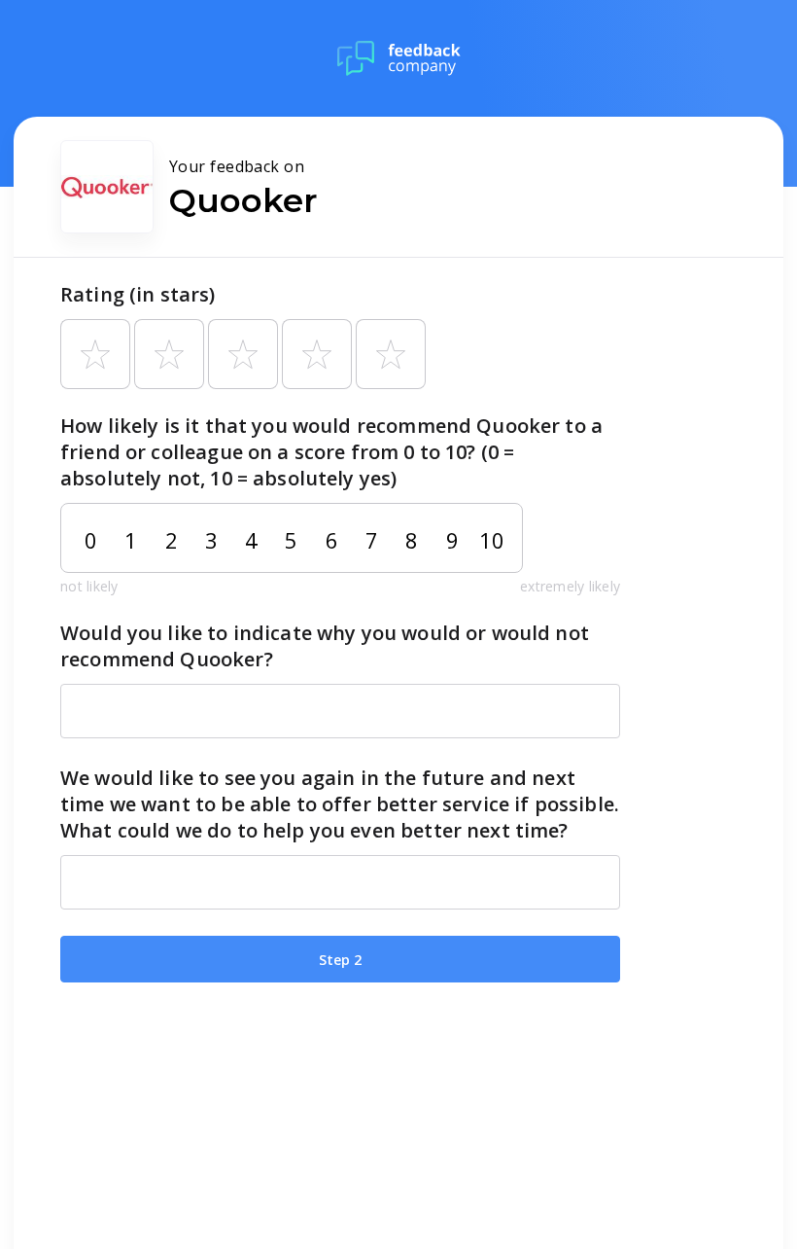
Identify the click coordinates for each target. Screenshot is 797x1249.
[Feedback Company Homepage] (399, 58)
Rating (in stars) (138, 294)
